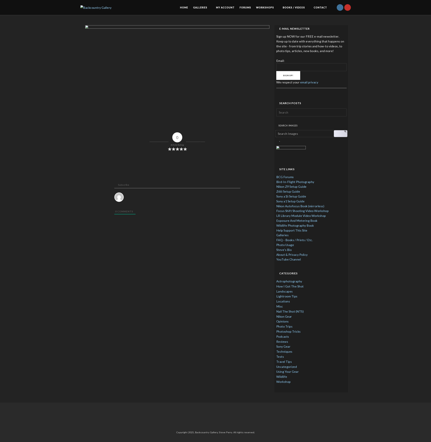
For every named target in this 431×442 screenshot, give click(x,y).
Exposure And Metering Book (297, 220)
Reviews (282, 341)
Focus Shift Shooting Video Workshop (302, 211)
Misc (279, 306)
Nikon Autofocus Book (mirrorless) (300, 206)
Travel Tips (284, 361)
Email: (280, 61)
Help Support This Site (291, 230)
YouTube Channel (288, 259)
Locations (283, 301)
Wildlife (281, 376)
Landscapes (284, 291)
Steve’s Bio (284, 250)
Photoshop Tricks (288, 331)
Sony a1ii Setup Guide (291, 196)
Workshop (283, 382)
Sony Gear (283, 346)
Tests (280, 356)
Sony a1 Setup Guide (290, 201)
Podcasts (282, 336)
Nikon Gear (284, 316)
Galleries (282, 235)
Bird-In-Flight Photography (295, 182)
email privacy (309, 82)
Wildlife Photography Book (295, 225)
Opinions (282, 321)
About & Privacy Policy (292, 254)
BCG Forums (285, 177)
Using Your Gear (287, 371)
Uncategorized (286, 367)
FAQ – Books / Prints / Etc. (294, 240)
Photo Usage (285, 245)
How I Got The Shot (290, 286)
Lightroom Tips (286, 296)
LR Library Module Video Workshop (301, 216)
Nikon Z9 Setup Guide (291, 186)
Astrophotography (289, 281)
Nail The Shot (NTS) (290, 311)
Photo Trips (284, 326)
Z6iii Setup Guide (288, 191)
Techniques (284, 351)
